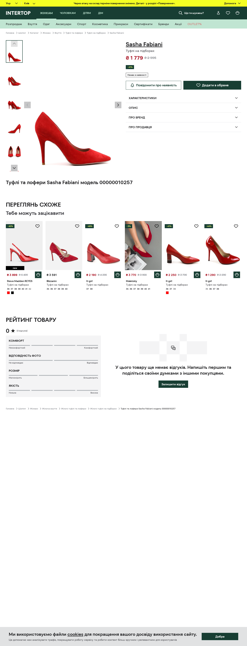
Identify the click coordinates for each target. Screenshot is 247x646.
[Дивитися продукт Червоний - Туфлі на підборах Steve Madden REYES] (24, 245)
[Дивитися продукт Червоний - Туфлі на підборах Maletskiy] (143, 245)
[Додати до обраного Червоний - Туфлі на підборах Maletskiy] (156, 226)
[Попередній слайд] (27, 105)
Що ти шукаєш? (194, 13)
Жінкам (47, 33)
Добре (220, 636)
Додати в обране (215, 85)
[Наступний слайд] (14, 168)
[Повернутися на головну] (18, 13)
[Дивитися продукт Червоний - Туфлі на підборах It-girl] (103, 245)
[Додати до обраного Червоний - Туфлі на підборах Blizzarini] (77, 226)
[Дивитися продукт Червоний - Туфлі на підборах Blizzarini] (64, 245)
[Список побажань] (228, 13)
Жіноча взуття (49, 409)
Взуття (58, 33)
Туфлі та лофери (74, 33)
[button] (27, 105)
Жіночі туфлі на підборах (103, 409)
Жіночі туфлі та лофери (73, 409)
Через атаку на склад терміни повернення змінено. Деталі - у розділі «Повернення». (124, 3)
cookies (75, 634)
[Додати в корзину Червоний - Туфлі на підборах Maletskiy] (157, 275)
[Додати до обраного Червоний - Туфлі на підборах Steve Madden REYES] (37, 226)
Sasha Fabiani (117, 33)
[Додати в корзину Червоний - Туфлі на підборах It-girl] (117, 275)
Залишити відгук (173, 384)
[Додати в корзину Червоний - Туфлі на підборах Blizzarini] (78, 275)
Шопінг (22, 33)
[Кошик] (237, 13)
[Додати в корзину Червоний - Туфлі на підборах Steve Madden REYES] (38, 275)
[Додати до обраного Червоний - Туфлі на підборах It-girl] (116, 226)
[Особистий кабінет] (218, 13)
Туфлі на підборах (96, 33)
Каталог (34, 33)
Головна (10, 33)
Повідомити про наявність (156, 85)
